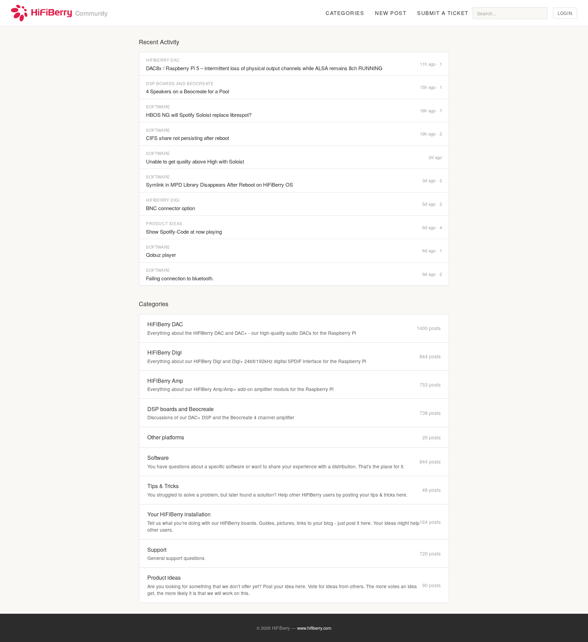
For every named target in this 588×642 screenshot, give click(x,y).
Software (158, 106)
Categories (345, 12)
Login (565, 13)
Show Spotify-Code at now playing (184, 231)
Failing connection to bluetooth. (180, 278)
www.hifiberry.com (314, 628)
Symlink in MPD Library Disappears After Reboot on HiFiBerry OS (219, 184)
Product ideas (164, 223)
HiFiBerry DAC (163, 60)
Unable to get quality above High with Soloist (195, 161)
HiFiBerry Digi (162, 200)
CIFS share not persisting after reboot (187, 137)
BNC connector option (170, 208)
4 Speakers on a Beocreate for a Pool (187, 91)
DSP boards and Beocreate (179, 83)
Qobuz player (161, 254)
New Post (390, 12)
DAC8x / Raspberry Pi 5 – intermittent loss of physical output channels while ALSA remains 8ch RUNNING (264, 68)
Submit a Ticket (443, 12)
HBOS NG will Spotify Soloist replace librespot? (198, 114)
